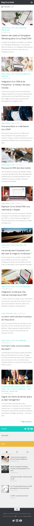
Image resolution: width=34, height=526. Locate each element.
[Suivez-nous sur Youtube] (31, 429)
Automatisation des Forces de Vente (13, 387)
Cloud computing (17, 245)
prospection (5, 30)
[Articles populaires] (6, 452)
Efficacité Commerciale (23, 74)
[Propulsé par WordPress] (15, 516)
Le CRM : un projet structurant (19, 496)
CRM (12, 28)
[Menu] (31, 2)
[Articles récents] (17, 452)
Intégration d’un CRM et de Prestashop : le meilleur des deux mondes (15, 84)
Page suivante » (27, 422)
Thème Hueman (27, 516)
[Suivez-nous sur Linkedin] (28, 429)
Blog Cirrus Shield (7, 2)
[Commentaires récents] (27, 452)
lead (16, 28)
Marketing (22, 28)
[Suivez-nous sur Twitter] (25, 429)
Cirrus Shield (5, 28)
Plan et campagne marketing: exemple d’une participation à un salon (20, 468)
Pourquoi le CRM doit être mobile (16, 168)
